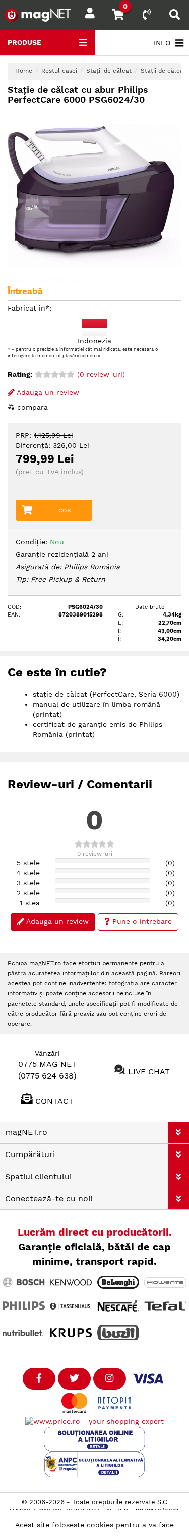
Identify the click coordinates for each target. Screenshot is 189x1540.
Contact (54, 1100)
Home (23, 70)
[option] (94, 196)
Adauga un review (47, 392)
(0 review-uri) (100, 374)
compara (31, 407)
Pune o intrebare (141, 921)
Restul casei (59, 70)
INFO (162, 43)
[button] (178, 1132)
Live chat (149, 1071)
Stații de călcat (109, 70)
